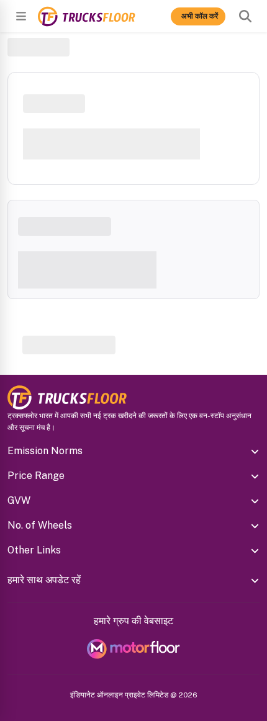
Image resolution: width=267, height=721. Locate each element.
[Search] (245, 16)
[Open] (21, 16)
